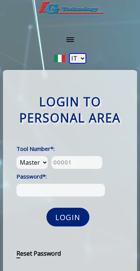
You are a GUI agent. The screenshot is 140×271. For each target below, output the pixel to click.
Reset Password (38, 253)
